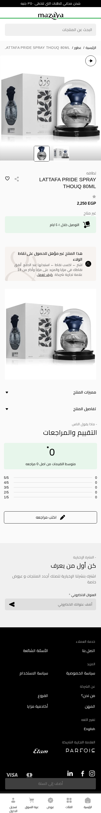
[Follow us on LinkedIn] (70, 773)
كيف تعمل (45, 275)
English (89, 729)
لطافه (91, 173)
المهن (90, 706)
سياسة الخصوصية (80, 673)
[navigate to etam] (27, 751)
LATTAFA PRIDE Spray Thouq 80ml (37, 48)
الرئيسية (89, 48)
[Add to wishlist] (7, 178)
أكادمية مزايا (37, 706)
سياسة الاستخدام (34, 673)
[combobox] (50, 30)
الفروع (43, 696)
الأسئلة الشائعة (35, 651)
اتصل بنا (88, 651)
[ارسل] (12, 604)
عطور (77, 48)
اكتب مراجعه (46, 517)
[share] (17, 179)
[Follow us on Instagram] (92, 773)
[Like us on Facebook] (81, 773)
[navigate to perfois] (74, 750)
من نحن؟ (88, 696)
